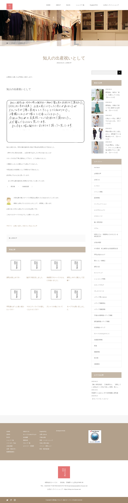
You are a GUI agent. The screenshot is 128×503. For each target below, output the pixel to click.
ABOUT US (26, 431)
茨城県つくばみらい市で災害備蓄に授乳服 (105, 393)
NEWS (8, 434)
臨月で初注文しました (35, 277)
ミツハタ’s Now (11, 443)
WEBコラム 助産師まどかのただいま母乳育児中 (106, 235)
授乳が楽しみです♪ (13, 277)
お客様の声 (68, 63)
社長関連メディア (99, 327)
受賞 (95, 346)
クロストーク (98, 216)
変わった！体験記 (99, 260)
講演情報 (97, 198)
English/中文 (94, 5)
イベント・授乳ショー (46, 446)
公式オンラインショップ (111, 5)
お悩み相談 (97, 242)
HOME (48, 5)
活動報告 (97, 364)
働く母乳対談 (98, 222)
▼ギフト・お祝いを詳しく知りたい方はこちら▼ (21, 226)
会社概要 (25, 437)
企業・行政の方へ (11, 449)
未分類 (96, 358)
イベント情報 (98, 192)
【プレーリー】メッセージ (100, 399)
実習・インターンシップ (46, 440)
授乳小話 (97, 266)
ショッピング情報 (99, 279)
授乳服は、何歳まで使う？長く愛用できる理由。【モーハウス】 (113, 108)
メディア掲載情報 (99, 309)
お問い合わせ (43, 434)
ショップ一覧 (80, 5)
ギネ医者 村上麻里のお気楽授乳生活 (106, 248)
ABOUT (58, 5)
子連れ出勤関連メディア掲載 (103, 315)
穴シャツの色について (55, 306)
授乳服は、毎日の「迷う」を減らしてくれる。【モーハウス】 (113, 95)
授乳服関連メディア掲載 (102, 321)
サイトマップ (98, 273)
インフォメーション (100, 204)
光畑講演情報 (98, 340)
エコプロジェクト (99, 210)
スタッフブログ (99, 285)
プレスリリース (99, 291)
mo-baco (97, 167)
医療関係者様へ (10, 452)
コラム (96, 228)
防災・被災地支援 (44, 449)
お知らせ (97, 179)
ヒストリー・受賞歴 (28, 446)
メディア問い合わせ (100, 297)
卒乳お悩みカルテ (99, 254)
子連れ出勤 (43, 437)
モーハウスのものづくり (102, 333)
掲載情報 (97, 352)
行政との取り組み (44, 443)
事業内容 (25, 440)
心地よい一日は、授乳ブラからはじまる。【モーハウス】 (113, 121)
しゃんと (97, 185)
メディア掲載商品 (99, 303)
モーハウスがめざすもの (29, 434)
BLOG (68, 5)
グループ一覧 (26, 443)
